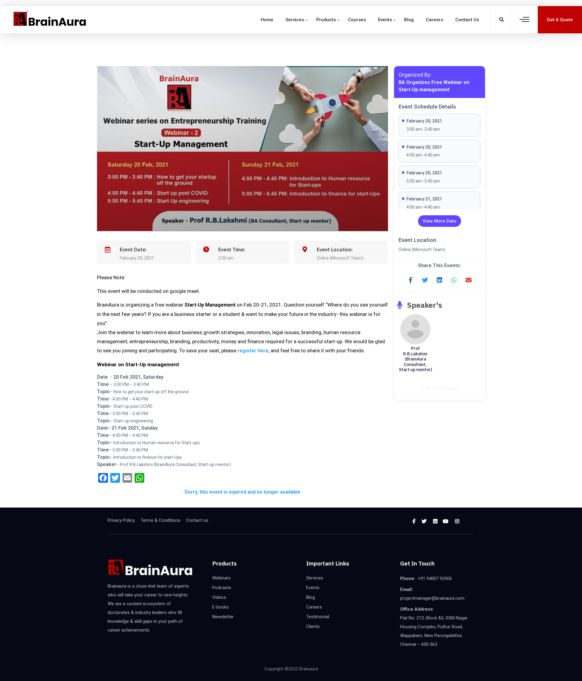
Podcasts (221, 587)
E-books (220, 607)
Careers (434, 19)
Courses (357, 19)
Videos (219, 597)
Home (267, 19)
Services (295, 19)
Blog (409, 19)
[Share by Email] (469, 280)
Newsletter (223, 616)
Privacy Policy (121, 520)
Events (385, 19)
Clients (313, 626)
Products (326, 19)
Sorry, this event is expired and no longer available (242, 492)
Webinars (221, 578)
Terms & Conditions (160, 520)
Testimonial (317, 616)
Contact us (467, 19)
